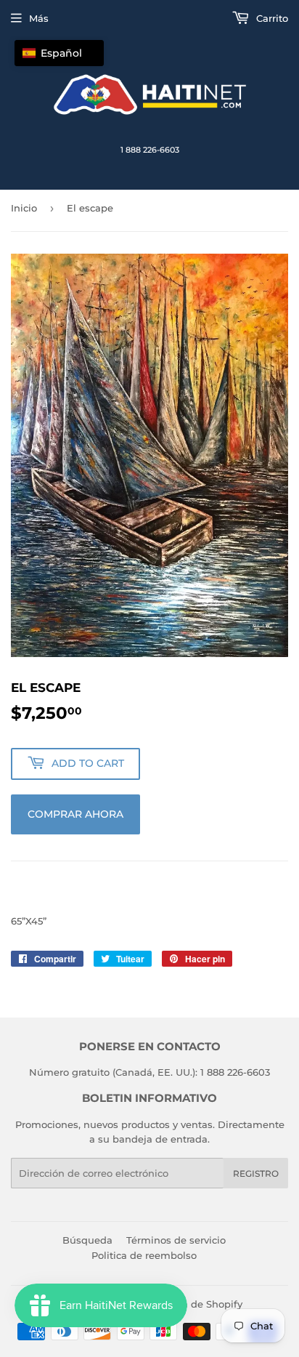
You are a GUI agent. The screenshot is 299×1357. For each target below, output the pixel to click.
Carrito (270, 18)
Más (39, 18)
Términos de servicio (176, 1240)
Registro (256, 1173)
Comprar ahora (75, 814)
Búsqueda (87, 1240)
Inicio (24, 208)
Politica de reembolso (144, 1255)
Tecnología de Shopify (189, 1304)
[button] (59, 53)
